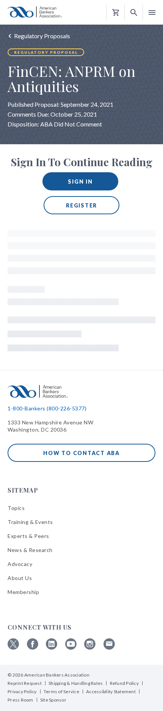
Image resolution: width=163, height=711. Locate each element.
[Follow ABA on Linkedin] (51, 647)
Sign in (80, 181)
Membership (23, 592)
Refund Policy (124, 683)
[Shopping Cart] (115, 12)
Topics (16, 508)
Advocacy (20, 564)
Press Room (20, 700)
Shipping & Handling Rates (76, 683)
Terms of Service (61, 691)
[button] (133, 12)
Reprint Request (25, 683)
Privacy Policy (22, 691)
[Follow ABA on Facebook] (32, 647)
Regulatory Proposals (42, 35)
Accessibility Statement (111, 691)
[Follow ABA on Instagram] (90, 647)
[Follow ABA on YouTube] (71, 647)
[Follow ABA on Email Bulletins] (109, 647)
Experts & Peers (28, 536)
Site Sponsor (53, 700)
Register (81, 205)
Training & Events (30, 522)
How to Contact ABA (81, 453)
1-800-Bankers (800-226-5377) (47, 408)
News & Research (30, 550)
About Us (20, 578)
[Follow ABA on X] (13, 647)
